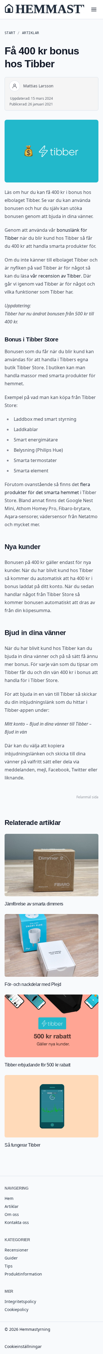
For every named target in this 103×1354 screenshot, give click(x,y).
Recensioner (16, 1250)
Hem (9, 1198)
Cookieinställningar (23, 1346)
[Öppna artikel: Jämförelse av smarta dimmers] (51, 870)
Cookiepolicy (16, 1309)
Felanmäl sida (87, 797)
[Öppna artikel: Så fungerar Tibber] (51, 1112)
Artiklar (30, 33)
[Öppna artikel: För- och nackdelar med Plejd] (51, 951)
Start (10, 33)
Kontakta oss (17, 1222)
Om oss (12, 1214)
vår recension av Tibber (55, 276)
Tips (9, 1266)
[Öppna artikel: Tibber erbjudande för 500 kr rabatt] (51, 1031)
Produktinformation (23, 1274)
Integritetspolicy (20, 1301)
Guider (11, 1258)
